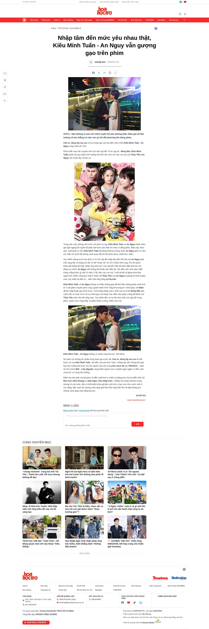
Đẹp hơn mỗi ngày (84, 20)
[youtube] (185, 2)
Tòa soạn (26, 596)
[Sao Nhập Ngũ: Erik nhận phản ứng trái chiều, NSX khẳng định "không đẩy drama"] (84, 527)
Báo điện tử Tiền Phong (104, 11)
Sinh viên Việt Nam (130, 2)
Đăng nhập (68, 411)
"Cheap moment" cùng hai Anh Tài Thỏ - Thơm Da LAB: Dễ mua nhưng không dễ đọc (41, 474)
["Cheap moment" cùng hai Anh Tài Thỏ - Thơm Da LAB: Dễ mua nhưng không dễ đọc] (41, 457)
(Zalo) (73, 599)
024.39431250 (30, 605)
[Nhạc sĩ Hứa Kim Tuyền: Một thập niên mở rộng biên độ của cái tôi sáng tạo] (41, 492)
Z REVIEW (150, 20)
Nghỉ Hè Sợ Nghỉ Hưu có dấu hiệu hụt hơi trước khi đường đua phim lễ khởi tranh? (84, 474)
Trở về (5, 100)
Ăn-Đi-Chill (122, 20)
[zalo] (142, 602)
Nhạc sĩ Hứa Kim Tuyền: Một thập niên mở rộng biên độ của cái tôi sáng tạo (39, 509)
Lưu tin (5, 87)
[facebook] (180, 2)
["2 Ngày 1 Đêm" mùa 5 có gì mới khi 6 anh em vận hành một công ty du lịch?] (127, 492)
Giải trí (57, 20)
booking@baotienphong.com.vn (71, 602)
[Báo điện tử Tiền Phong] (160, 578)
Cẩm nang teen (155, 586)
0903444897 (96, 599)
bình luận (115, 72)
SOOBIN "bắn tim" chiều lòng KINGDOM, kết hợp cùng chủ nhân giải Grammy (125, 544)
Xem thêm (185, 20)
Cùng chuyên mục (36, 442)
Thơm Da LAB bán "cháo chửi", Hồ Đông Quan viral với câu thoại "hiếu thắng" (41, 544)
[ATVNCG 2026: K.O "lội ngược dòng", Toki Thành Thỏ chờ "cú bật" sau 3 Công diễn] (127, 457)
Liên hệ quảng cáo (65, 596)
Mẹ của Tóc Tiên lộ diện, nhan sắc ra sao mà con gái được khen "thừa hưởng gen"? (84, 509)
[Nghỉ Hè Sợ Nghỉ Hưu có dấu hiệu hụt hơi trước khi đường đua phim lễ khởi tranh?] (84, 457)
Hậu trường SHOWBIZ (105, 20)
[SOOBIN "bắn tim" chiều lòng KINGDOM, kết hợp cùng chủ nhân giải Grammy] (127, 527)
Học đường (68, 20)
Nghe (5, 73)
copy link (104, 72)
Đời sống (34, 20)
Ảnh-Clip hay (136, 20)
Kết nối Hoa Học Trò (84, 590)
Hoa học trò (30, 576)
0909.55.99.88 (65, 599)
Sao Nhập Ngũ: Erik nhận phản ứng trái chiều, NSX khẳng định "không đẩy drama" (83, 544)
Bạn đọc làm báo (36, 622)
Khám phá (46, 20)
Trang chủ (24, 20)
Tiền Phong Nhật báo (109, 2)
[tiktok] (135, 602)
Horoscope (173, 20)
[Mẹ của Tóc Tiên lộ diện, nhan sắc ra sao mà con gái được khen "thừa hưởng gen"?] (84, 492)
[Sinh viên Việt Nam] (179, 578)
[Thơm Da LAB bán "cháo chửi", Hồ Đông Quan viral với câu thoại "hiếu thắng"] (41, 527)
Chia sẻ (5, 80)
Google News (156, 28)
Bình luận (5, 93)
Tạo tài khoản (84, 411)
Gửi (137, 424)
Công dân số (45, 590)
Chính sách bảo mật (167, 596)
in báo (110, 72)
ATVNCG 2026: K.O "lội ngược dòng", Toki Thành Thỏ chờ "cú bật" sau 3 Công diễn (126, 474)
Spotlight (161, 20)
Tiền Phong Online (87, 2)
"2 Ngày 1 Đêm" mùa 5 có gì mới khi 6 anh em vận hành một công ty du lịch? (126, 509)
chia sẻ (93, 72)
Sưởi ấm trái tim (119, 586)
